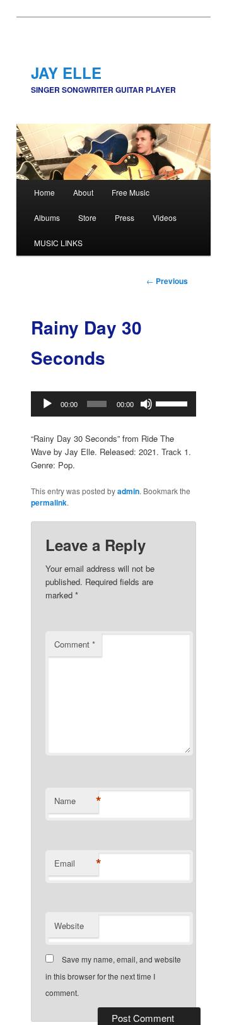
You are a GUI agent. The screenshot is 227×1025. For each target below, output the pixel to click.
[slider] (173, 402)
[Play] (47, 404)
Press (124, 217)
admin (128, 491)
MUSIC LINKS (58, 242)
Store (87, 217)
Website (69, 926)
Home (44, 192)
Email (76, 863)
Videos (165, 217)
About (83, 192)
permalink (49, 502)
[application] (113, 404)
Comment (74, 644)
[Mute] (146, 404)
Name (76, 801)
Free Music (130, 192)
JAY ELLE (66, 72)
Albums (47, 217)
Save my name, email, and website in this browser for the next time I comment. (113, 976)
